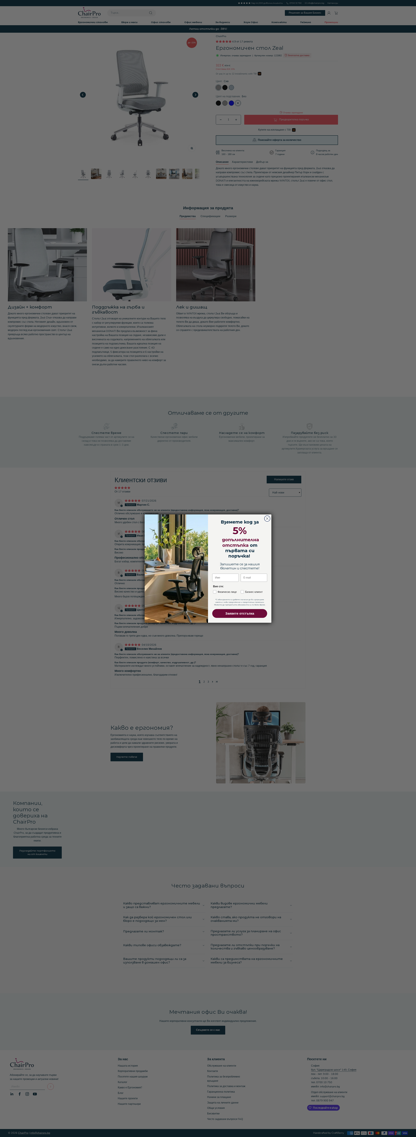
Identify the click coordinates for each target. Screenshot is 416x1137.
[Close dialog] (267, 518)
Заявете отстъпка (239, 613)
